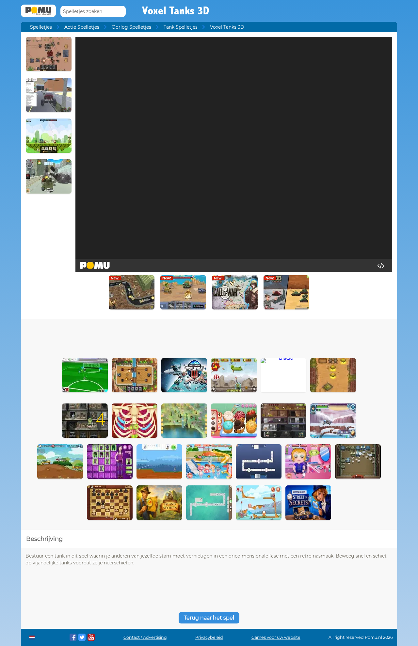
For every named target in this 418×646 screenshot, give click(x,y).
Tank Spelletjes (181, 27)
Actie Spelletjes (81, 27)
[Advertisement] (209, 337)
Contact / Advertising (145, 637)
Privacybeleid (209, 637)
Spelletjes (41, 27)
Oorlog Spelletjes (131, 27)
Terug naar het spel (209, 618)
